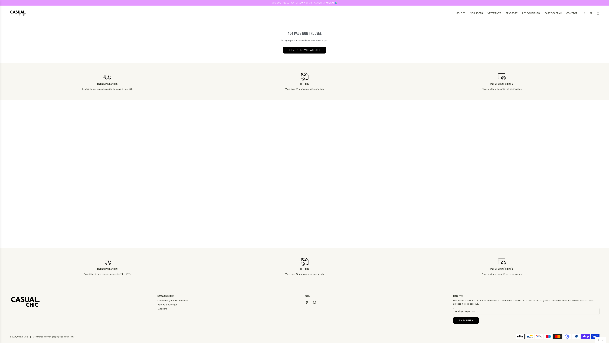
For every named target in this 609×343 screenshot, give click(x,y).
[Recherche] (583, 13)
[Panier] (597, 13)
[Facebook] (306, 302)
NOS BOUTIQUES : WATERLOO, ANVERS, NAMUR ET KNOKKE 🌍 (305, 3)
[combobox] (600, 340)
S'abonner (466, 320)
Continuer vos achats (304, 50)
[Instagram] (314, 302)
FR (598, 340)
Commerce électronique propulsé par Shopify (53, 337)
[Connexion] (590, 13)
